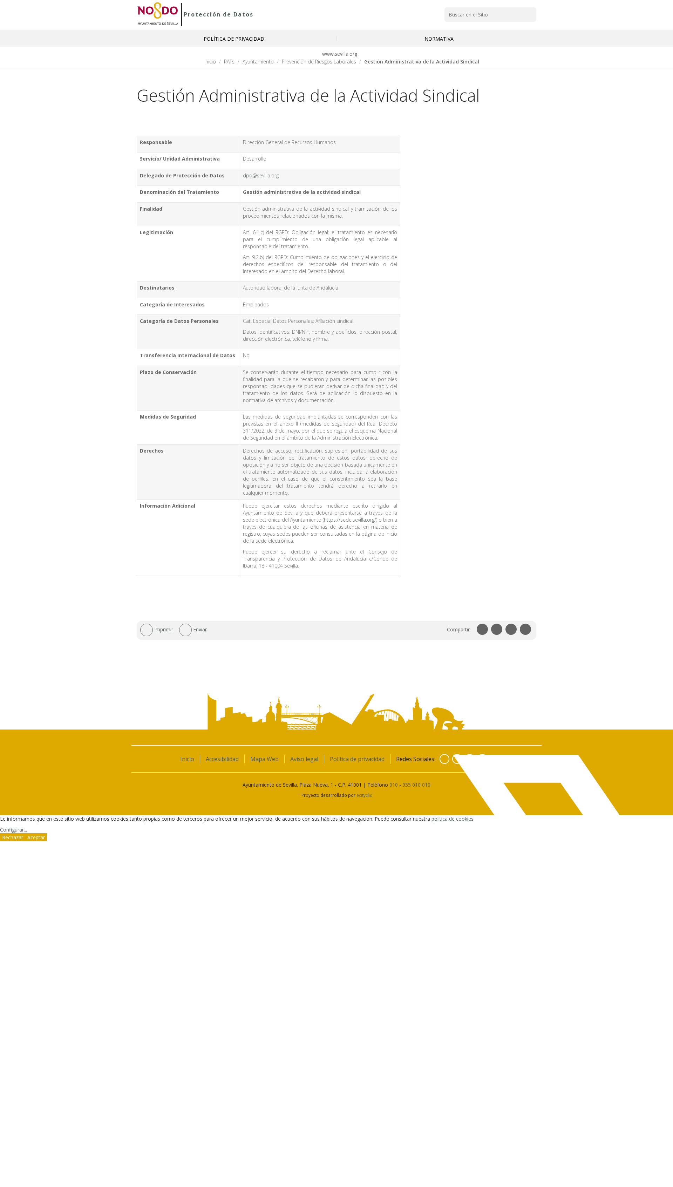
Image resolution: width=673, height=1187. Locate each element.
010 (393, 784)
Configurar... (13, 829)
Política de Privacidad (234, 38)
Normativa (439, 38)
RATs (229, 61)
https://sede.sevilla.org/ (350, 519)
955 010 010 (416, 784)
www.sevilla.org (339, 53)
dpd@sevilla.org (261, 175)
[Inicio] (158, 14)
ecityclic (364, 795)
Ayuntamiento (258, 61)
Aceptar (36, 837)
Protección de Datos (218, 14)
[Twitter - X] (457, 759)
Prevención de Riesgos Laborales (319, 61)
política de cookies (452, 818)
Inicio (210, 61)
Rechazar (12, 837)
